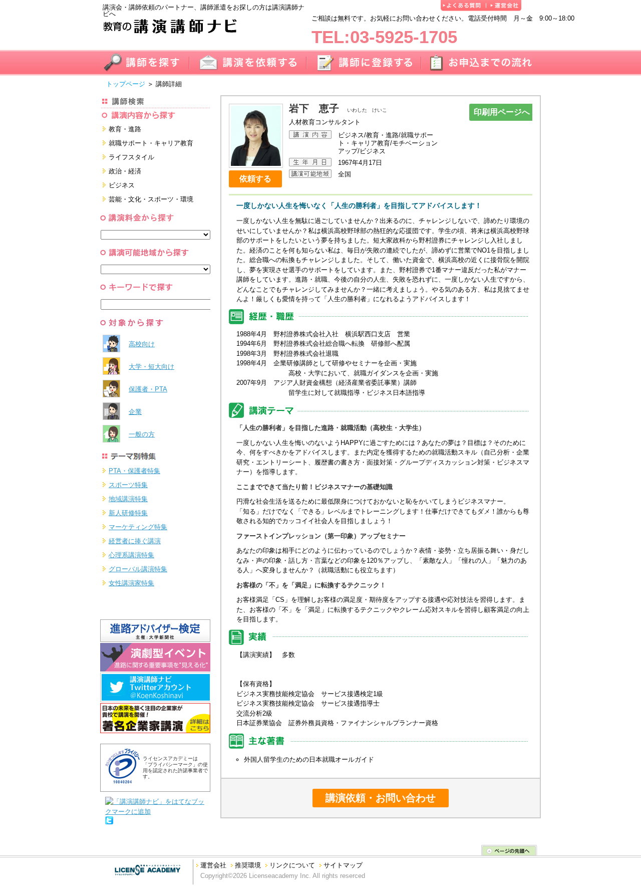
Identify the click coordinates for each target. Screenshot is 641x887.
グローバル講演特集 (138, 569)
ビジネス (122, 185)
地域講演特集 (128, 499)
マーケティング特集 (138, 527)
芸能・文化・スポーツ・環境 (151, 199)
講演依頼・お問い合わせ (381, 797)
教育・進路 (125, 129)
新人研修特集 (128, 513)
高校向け (142, 344)
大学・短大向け (151, 366)
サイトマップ (343, 865)
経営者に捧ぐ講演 (135, 541)
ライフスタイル (131, 157)
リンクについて (292, 865)
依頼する (255, 178)
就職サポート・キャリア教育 (151, 143)
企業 (135, 411)
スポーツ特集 (128, 485)
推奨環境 (248, 865)
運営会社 (213, 865)
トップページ (125, 84)
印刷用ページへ (502, 112)
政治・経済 (125, 171)
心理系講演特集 (131, 555)
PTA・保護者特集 (134, 471)
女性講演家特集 (131, 583)
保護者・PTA (148, 389)
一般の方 (142, 434)
